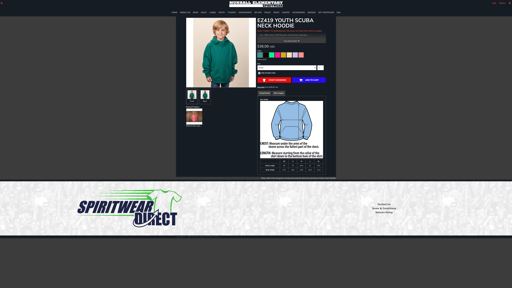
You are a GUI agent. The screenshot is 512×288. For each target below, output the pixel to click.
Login (494, 3)
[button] (2, 3)
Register (502, 3)
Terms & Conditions (384, 208)
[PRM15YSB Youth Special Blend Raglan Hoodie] (194, 116)
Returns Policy (384, 212)
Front (192, 101)
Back (205, 101)
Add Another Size (268, 73)
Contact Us (384, 204)
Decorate (261, 87)
